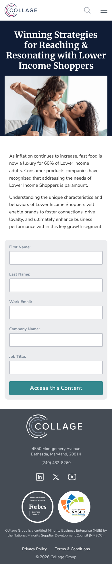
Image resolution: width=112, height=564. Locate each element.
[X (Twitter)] (56, 477)
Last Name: (19, 274)
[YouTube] (72, 477)
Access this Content (56, 388)
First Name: (19, 247)
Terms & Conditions (72, 549)
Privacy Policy (34, 549)
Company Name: (24, 329)
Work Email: (20, 301)
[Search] (87, 10)
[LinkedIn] (40, 477)
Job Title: (17, 356)
